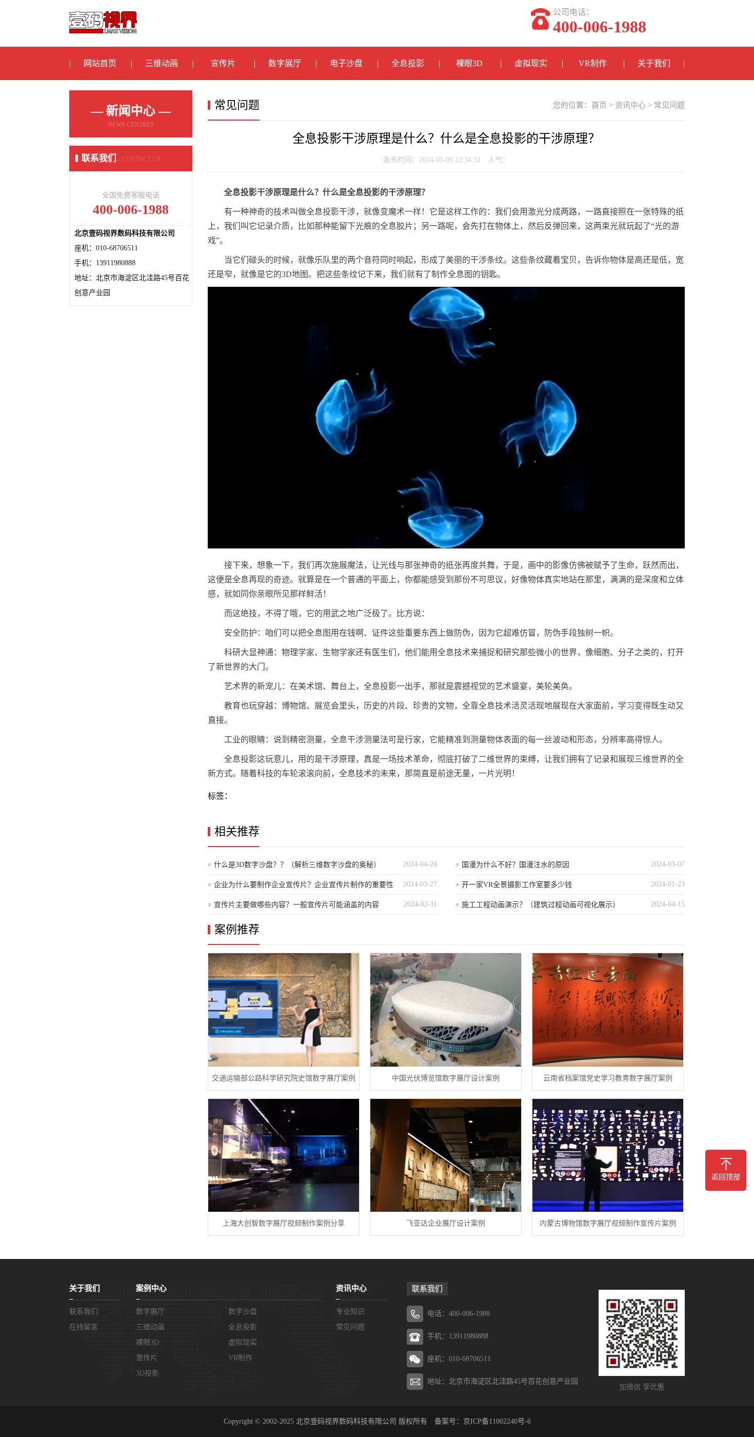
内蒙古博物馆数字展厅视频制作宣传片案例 (608, 1223)
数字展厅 (284, 63)
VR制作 (593, 63)
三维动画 (161, 63)
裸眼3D (469, 63)
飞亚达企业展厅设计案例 (445, 1223)
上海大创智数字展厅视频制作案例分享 (284, 1223)
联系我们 (83, 1311)
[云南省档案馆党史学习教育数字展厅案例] (607, 1010)
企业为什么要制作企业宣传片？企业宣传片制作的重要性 (303, 885)
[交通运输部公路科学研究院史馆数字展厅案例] (283, 1010)
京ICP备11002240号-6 (497, 1421)
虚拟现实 (530, 63)
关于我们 (654, 63)
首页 (599, 105)
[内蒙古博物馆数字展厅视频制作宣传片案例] (607, 1155)
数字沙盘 (242, 1311)
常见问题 (669, 105)
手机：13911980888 (457, 1336)
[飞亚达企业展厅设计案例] (445, 1155)
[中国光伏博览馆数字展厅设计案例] (445, 1010)
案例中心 (151, 1288)
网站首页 (100, 63)
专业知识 (350, 1311)
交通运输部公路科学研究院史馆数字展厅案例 (283, 1078)
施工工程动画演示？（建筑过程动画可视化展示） (541, 905)
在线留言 (83, 1327)
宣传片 (223, 63)
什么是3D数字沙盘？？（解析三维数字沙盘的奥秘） (297, 865)
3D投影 (147, 1373)
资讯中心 (630, 105)
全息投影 (407, 63)
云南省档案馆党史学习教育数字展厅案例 (607, 1078)
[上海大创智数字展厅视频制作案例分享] (283, 1155)
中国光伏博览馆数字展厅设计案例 (446, 1078)
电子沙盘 (346, 63)
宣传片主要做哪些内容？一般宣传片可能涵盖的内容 (296, 905)
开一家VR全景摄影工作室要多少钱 (517, 885)
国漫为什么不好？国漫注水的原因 (515, 865)
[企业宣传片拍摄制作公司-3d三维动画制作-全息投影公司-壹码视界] (103, 17)
